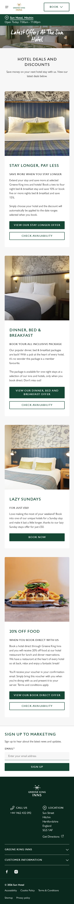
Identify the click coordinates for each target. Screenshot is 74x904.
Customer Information (23, 859)
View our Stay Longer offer (37, 225)
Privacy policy (23, 897)
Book (54, 6)
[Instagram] (16, 872)
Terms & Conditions (48, 890)
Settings (57, 493)
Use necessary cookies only (37, 516)
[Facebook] (7, 872)
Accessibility (11, 890)
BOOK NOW (37, 537)
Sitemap (9, 897)
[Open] (7, 7)
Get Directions (51, 836)
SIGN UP (37, 766)
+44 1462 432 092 (20, 813)
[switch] (65, 457)
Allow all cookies (37, 505)
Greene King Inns (18, 849)
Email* (10, 748)
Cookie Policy (27, 890)
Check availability (37, 235)
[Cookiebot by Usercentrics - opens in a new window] (54, 384)
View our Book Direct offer (37, 695)
